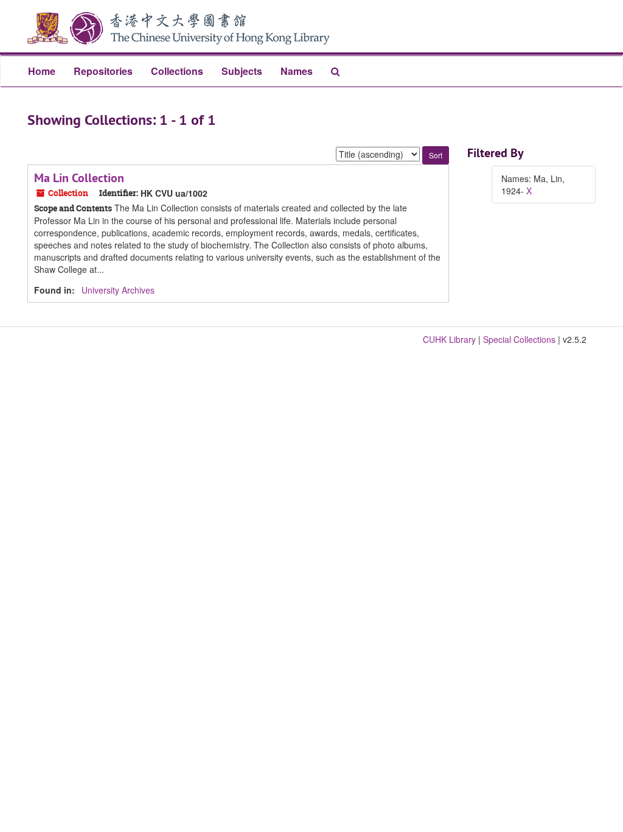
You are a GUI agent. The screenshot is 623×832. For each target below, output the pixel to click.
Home (41, 71)
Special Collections (519, 339)
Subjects (241, 71)
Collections (177, 71)
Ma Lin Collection (79, 178)
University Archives (118, 290)
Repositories (103, 71)
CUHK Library (449, 339)
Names (296, 71)
